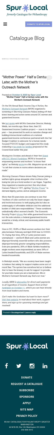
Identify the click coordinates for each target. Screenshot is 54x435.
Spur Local (36, 95)
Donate (26, 377)
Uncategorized (17, 313)
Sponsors (26, 397)
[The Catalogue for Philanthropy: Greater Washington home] (27, 346)
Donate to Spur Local (38, 24)
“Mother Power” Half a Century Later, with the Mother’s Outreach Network (25, 82)
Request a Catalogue (27, 384)
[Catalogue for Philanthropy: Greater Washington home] (27, 10)
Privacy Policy (26, 416)
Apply (27, 403)
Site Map (26, 410)
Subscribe (26, 390)
